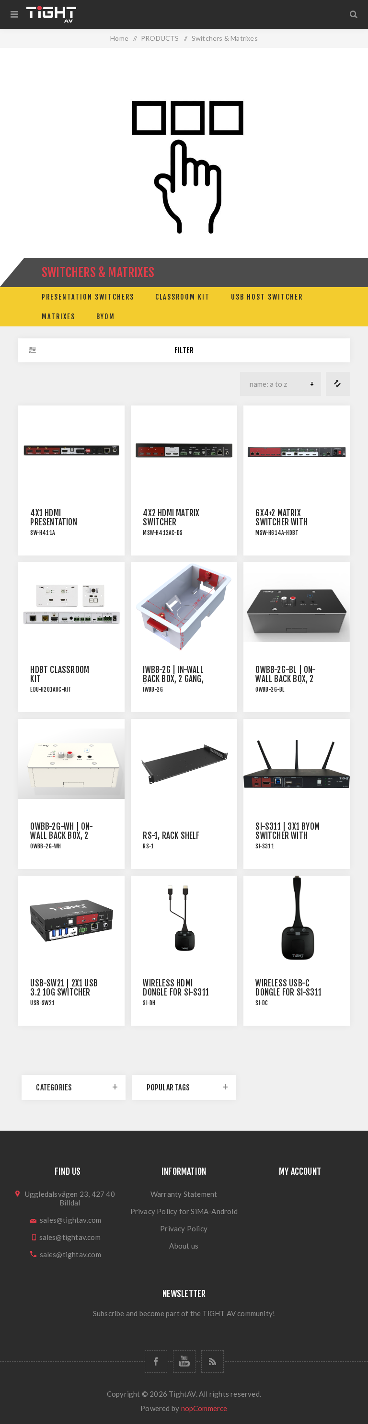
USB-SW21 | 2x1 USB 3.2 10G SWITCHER (64, 987)
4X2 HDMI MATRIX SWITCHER (171, 517)
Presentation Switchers (88, 297)
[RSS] (212, 1361)
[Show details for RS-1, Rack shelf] (184, 764)
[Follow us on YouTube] (184, 1361)
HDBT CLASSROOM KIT (59, 674)
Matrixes (58, 317)
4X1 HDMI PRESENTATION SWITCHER (53, 522)
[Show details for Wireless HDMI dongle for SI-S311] (184, 921)
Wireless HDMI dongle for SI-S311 (176, 987)
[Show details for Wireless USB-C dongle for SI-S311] (296, 921)
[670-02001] (71, 450)
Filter (184, 350)
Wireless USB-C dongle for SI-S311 (288, 987)
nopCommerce (204, 1408)
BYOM (105, 317)
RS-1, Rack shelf (171, 836)
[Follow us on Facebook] (156, 1361)
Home (119, 38)
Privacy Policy (183, 1228)
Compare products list (338, 384)
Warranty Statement (184, 1194)
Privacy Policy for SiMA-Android (184, 1211)
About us (183, 1245)
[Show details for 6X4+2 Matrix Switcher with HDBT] (296, 450)
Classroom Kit (182, 297)
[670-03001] (184, 450)
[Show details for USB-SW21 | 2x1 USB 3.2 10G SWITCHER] (71, 921)
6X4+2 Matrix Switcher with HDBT (281, 522)
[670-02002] (71, 607)
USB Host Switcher (267, 297)
